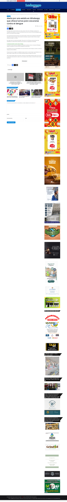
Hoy (8, 9)
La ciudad (18, 9)
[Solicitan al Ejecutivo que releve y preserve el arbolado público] (36, 92)
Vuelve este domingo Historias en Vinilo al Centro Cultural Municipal (12, 97)
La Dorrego (12, 9)
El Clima (46, 9)
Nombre (8, 114)
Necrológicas (40, 9)
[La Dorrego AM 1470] (33, 5)
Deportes (23, 9)
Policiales (29, 9)
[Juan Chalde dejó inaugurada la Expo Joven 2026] (24, 92)
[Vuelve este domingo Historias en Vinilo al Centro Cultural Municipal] (12, 92)
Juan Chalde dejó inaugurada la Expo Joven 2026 (24, 97)
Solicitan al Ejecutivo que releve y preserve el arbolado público (36, 97)
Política (34, 9)
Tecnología (51, 9)
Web (26, 118)
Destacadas (25, 61)
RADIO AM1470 (57, 9)
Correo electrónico (9, 118)
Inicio (8, 14)
